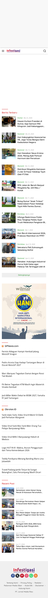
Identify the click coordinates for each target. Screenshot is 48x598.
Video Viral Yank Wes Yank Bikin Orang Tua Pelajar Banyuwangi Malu (21, 427)
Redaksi (38, 583)
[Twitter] (17, 576)
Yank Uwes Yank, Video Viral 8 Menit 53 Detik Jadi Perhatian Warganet (22, 416)
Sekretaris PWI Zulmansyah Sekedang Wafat (30, 248)
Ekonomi (20, 166)
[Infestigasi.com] (13, 51)
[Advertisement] (24, 24)
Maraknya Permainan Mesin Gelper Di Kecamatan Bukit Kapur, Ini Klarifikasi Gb (30, 502)
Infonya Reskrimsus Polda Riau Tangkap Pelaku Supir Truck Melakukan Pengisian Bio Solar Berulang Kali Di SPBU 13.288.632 (31, 222)
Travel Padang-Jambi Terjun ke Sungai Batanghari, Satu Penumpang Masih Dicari (21, 471)
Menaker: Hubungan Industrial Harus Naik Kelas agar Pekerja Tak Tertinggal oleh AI (31, 264)
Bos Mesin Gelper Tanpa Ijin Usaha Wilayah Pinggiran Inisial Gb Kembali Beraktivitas (31, 514)
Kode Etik (28, 585)
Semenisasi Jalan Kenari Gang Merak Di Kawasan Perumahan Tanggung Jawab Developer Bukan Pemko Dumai (30, 491)
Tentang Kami (12, 583)
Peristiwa (21, 214)
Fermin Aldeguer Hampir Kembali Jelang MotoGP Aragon (20, 352)
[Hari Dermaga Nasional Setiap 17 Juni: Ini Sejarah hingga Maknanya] (8, 536)
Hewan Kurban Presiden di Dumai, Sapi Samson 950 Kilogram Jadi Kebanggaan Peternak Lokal (30, 125)
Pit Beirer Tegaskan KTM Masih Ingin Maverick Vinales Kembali (23, 385)
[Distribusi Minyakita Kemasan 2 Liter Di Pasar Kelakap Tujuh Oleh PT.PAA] (9, 171)
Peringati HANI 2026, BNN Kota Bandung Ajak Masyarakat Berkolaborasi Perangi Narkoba (29, 525)
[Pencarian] (44, 51)
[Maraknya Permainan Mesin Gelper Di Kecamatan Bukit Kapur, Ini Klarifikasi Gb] (8, 503)
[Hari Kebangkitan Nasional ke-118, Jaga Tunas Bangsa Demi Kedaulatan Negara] (9, 139)
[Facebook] (13, 576)
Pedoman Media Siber (13, 585)
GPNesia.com (12, 346)
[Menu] (3, 51)
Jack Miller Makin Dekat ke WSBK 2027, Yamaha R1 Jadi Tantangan (23, 396)
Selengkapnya (24, 275)
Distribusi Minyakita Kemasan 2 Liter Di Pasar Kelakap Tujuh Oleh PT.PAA (31, 172)
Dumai (20, 118)
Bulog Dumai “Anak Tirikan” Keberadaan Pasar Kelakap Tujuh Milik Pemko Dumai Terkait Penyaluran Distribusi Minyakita (30, 206)
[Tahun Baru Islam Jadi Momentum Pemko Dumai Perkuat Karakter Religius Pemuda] (8, 548)
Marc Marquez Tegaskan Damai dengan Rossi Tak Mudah (23, 374)
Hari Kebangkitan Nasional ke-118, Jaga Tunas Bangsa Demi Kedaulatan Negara (31, 140)
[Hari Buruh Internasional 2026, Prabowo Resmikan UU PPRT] (9, 234)
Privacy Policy (26, 583)
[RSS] (36, 576)
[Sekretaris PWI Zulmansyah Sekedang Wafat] (9, 248)
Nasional (20, 134)
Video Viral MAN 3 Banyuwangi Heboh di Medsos (20, 438)
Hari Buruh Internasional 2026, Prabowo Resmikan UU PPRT (31, 234)
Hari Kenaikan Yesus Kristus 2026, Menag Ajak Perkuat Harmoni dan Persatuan (30, 156)
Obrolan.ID (10, 409)
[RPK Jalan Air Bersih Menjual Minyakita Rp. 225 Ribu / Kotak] (9, 187)
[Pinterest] (22, 576)
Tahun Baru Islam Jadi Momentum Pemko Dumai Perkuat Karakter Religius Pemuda (30, 547)
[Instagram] (27, 576)
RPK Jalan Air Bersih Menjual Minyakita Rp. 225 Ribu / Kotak (30, 188)
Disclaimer (39, 585)
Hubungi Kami (24, 588)
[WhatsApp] (31, 576)
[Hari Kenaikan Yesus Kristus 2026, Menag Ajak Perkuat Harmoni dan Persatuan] (9, 155)
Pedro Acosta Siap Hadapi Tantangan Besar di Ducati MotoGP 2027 (23, 363)
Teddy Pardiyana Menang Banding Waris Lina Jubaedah (23, 460)
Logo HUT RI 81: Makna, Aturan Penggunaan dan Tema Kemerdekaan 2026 (22, 449)
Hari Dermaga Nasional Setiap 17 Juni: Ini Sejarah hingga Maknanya (30, 536)
